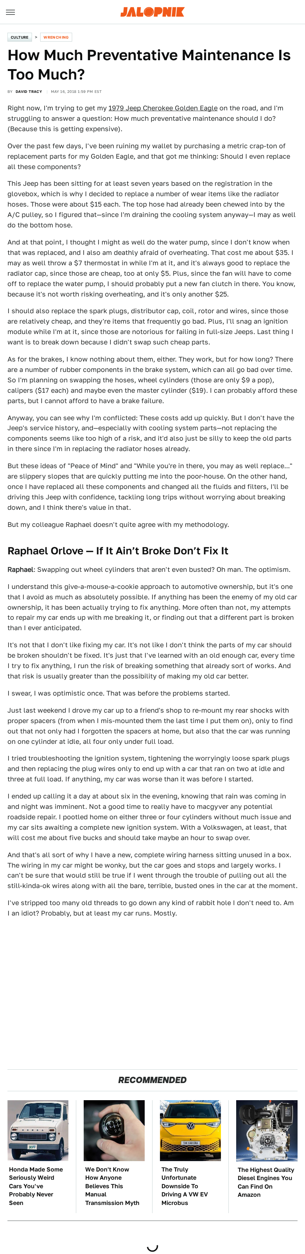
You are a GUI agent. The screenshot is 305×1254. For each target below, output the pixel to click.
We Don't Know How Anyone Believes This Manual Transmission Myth (112, 1186)
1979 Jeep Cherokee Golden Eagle (163, 108)
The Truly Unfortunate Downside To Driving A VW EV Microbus (184, 1186)
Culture (20, 37)
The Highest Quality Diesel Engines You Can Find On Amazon (266, 1182)
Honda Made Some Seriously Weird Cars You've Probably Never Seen (36, 1186)
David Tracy (29, 91)
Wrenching (56, 37)
